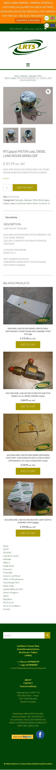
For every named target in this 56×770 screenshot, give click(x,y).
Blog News (7, 599)
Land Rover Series (24, 203)
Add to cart (25, 187)
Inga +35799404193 (29, 665)
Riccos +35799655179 (30, 662)
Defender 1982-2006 (33, 200)
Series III (46, 203)
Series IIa (37, 203)
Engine (13, 78)
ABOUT (28, 680)
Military (6, 562)
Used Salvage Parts (11, 582)
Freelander (8, 572)
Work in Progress (11, 592)
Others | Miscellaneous (13, 579)
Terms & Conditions (12, 606)
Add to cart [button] (28, 344)
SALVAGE (7, 552)
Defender (24, 76)
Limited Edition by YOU (13, 589)
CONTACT (28, 683)
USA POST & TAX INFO (28, 20)
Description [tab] (11, 217)
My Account (8, 602)
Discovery (7, 569)
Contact (6, 609)
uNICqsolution (46, 764)
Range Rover (8, 566)
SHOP (5, 549)
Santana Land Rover (12, 576)
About (5, 596)
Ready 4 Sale (8, 586)
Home (16, 76)
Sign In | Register (16, 29)
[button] (28, 64)
